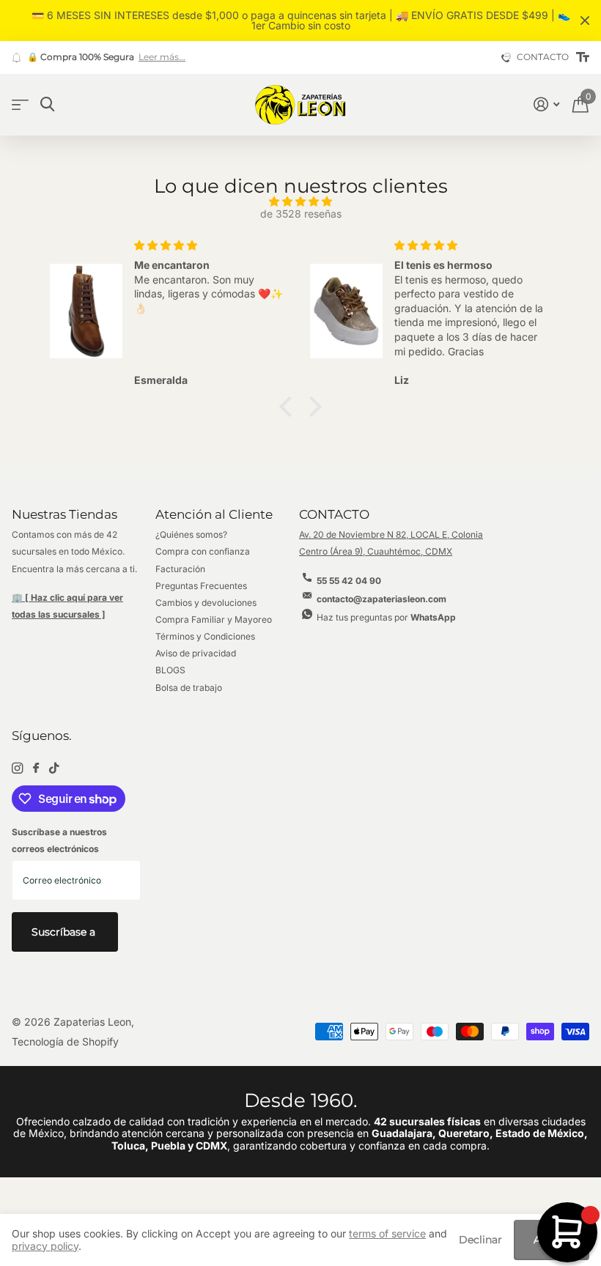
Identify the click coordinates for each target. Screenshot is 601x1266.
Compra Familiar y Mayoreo (213, 619)
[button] (289, 406)
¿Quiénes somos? (191, 534)
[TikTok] (54, 768)
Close (585, 20)
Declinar (480, 1240)
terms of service (387, 1233)
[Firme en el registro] (546, 104)
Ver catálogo (20, 105)
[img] (300, 202)
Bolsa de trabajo (188, 687)
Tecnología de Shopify (65, 1041)
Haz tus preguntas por (386, 617)
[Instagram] (17, 768)
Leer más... (162, 57)
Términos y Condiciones (205, 636)
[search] (47, 104)
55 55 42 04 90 (349, 580)
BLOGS (170, 670)
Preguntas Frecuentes (201, 585)
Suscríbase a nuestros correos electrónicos (59, 840)
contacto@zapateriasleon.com (381, 598)
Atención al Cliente (214, 514)
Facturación (180, 568)
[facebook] (36, 768)
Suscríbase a (65, 932)
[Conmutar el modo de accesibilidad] (582, 58)
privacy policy (45, 1246)
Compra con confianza (202, 551)
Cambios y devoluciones (206, 602)
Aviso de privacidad (195, 653)
